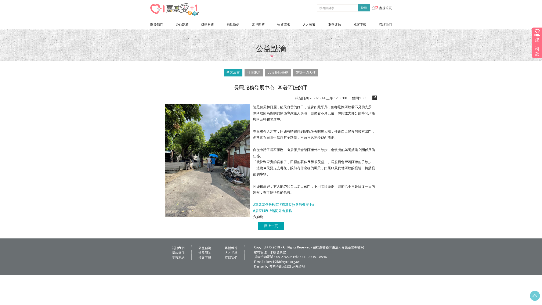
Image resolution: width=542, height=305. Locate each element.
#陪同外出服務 (281, 210)
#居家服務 (261, 210)
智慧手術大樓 (305, 72)
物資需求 (283, 24)
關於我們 (156, 24)
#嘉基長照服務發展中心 (298, 204)
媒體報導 (207, 24)
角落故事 (233, 72)
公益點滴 (182, 24)
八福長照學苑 (278, 72)
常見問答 (258, 24)
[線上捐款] (537, 43)
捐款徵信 (233, 24)
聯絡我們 (385, 24)
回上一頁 (271, 226)
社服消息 (254, 72)
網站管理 (298, 266)
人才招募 (309, 24)
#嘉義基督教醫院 (266, 204)
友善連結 (334, 24)
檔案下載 (360, 24)
